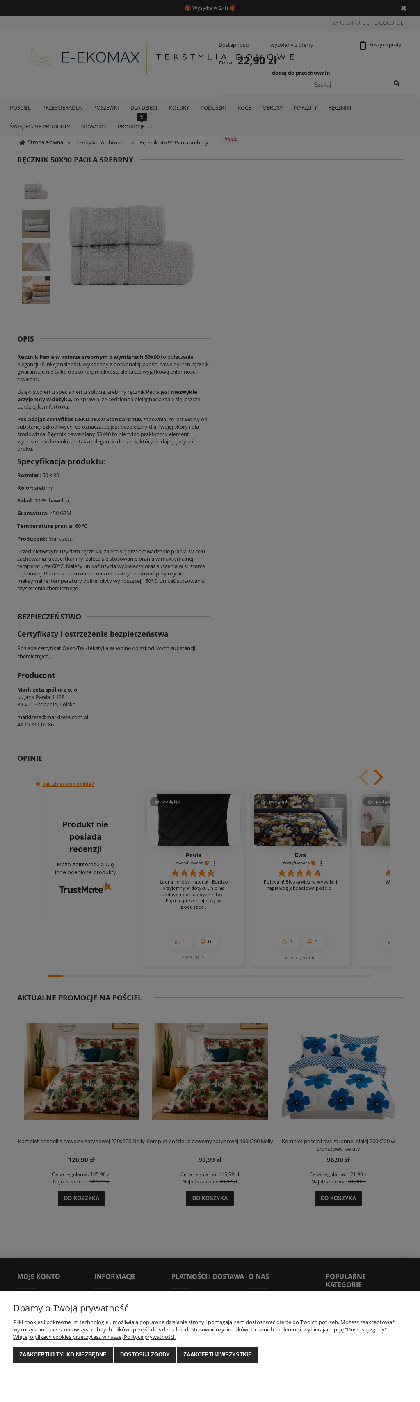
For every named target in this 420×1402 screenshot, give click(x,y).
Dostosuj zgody (145, 1355)
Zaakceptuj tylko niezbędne (63, 1355)
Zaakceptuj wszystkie (217, 1355)
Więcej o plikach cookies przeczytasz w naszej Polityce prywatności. (94, 1336)
